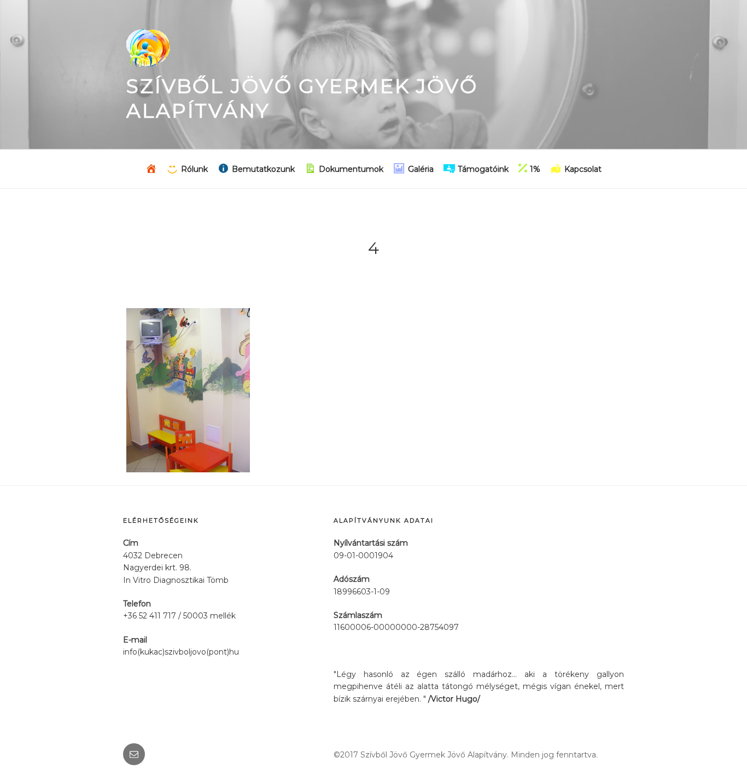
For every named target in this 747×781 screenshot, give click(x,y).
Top (721, 755)
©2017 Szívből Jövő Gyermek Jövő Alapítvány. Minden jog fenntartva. (466, 755)
